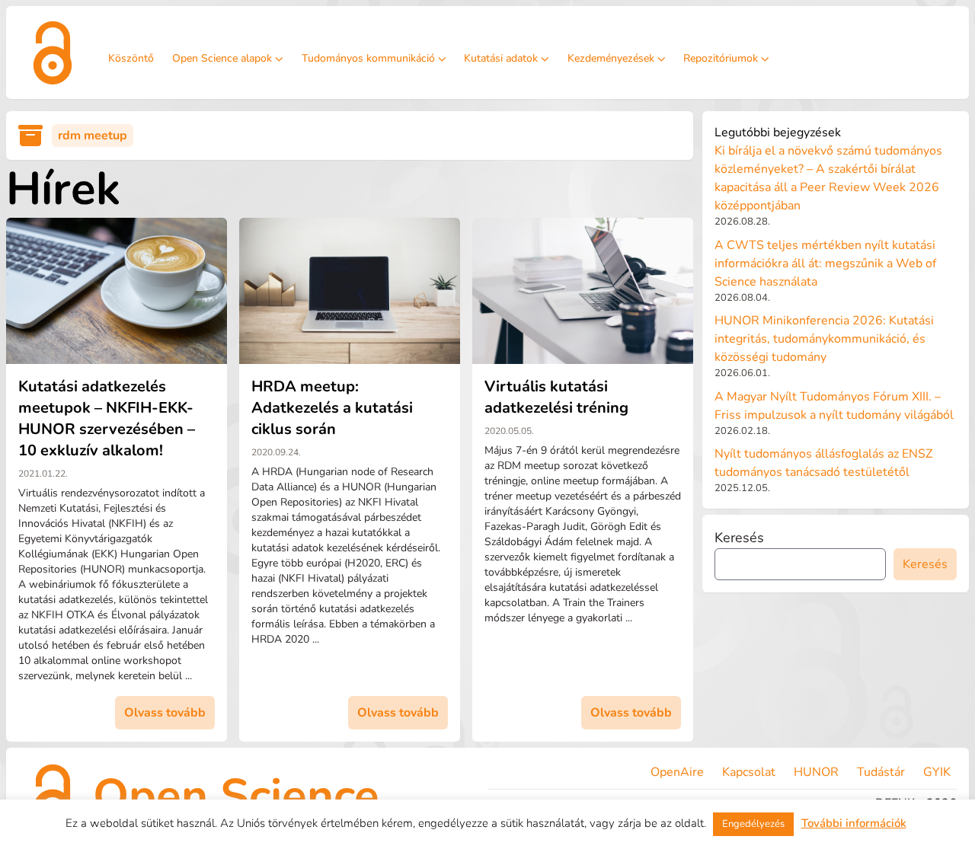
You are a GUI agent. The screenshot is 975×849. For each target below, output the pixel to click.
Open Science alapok (222, 58)
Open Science (236, 795)
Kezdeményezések (610, 58)
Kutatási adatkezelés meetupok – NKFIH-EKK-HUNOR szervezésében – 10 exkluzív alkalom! (106, 418)
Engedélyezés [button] (753, 824)
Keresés (739, 537)
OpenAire (677, 772)
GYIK (937, 772)
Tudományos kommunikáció (368, 58)
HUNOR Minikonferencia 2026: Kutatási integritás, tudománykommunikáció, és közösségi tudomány (824, 338)
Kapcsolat (748, 772)
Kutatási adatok (501, 58)
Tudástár (881, 772)
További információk (853, 823)
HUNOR (816, 772)
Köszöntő (131, 58)
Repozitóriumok (720, 58)
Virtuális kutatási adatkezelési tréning (556, 397)
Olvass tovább (165, 712)
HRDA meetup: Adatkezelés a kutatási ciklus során (332, 407)
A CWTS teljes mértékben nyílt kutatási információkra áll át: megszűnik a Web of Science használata (825, 263)
